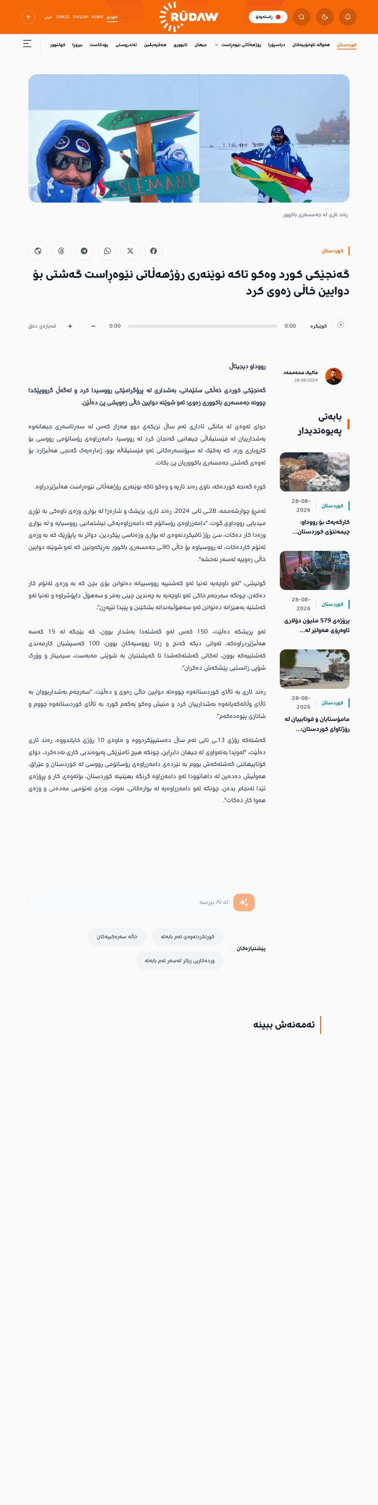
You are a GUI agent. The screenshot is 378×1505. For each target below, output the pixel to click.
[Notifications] (348, 17)
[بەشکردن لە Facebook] (154, 251)
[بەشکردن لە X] (130, 251)
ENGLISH (80, 17)
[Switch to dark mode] (325, 17)
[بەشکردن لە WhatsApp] (107, 251)
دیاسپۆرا (276, 44)
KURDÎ (97, 17)
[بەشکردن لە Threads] (61, 251)
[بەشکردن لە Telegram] (84, 251)
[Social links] (28, 17)
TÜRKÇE (63, 17)
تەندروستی (126, 44)
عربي (48, 17)
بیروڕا (77, 44)
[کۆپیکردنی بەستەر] (38, 251)
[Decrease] (93, 326)
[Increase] (70, 326)
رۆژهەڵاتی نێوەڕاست (241, 44)
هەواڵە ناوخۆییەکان (311, 44)
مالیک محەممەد (300, 372)
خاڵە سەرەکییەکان (117, 936)
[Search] (301, 17)
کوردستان (347, 44)
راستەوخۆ (264, 17)
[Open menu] (27, 45)
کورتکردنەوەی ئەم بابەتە (187, 936)
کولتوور (57, 44)
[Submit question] (244, 902)
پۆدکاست (99, 44)
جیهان (201, 44)
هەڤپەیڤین (155, 44)
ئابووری (180, 44)
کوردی (112, 17)
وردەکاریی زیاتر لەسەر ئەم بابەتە (179, 960)
